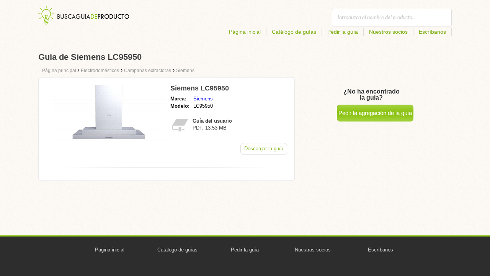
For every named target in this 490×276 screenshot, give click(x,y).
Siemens (203, 99)
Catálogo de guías (294, 32)
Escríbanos (432, 32)
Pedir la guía (342, 32)
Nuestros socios (388, 32)
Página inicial (245, 32)
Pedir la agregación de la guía (375, 113)
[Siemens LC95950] (108, 147)
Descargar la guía (263, 148)
